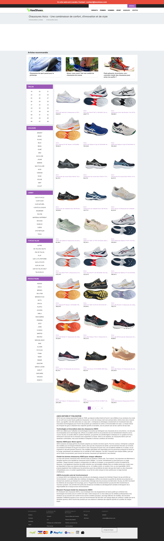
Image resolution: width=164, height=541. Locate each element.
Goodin (39, 310)
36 (48, 108)
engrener (39, 211)
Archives (86, 518)
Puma (40, 353)
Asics (40, 287)
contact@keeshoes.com (96, 2)
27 (48, 98)
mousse (39, 221)
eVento (39, 380)
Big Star (40, 293)
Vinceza (40, 377)
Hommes (30, 521)
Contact (49, 516)
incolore (39, 156)
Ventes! (135, 10)
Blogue (86, 515)
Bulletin (104, 515)
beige (39, 136)
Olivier (39, 347)
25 (31, 98)
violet (39, 186)
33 (48, 105)
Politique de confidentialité (54, 523)
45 (48, 118)
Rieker (39, 360)
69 (102, 408)
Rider (40, 357)
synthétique (39, 231)
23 (39, 95)
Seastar (40, 363)
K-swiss (39, 330)
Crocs (39, 303)
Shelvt (39, 370)
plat (39, 255)
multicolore (39, 166)
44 (40, 118)
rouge (39, 179)
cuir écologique (40, 207)
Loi (47, 519)
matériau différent (40, 217)
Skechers (39, 373)
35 (40, 108)
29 (39, 101)
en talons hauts (40, 249)
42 (48, 115)
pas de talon (39, 252)
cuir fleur (39, 201)
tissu (40, 234)
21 (47, 91)
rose (39, 176)
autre (39, 245)
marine (39, 163)
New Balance (39, 340)
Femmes (30, 518)
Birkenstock (39, 297)
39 (48, 111)
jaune (39, 159)
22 (31, 95)
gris (39, 153)
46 (31, 121)
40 (31, 115)
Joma (40, 327)
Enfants (30, 515)
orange (39, 173)
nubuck (39, 224)
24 (48, 95)
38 (40, 111)
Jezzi (39, 323)
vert (39, 183)
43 (31, 118)
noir (39, 169)
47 (39, 121)
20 (39, 91)
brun (39, 146)
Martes (39, 333)
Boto (40, 300)
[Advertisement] (57, 37)
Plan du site (50, 526)
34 (31, 108)
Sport (29, 524)
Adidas (39, 283)
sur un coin (39, 265)
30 (48, 101)
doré (39, 149)
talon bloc (39, 272)
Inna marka (39, 317)
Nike (39, 343)
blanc (39, 139)
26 (39, 98)
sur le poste (39, 262)
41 (39, 115)
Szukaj (131, 6)
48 (48, 121)
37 (31, 111)
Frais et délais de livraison (72, 516)
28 (31, 101)
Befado (39, 290)
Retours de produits (70, 519)
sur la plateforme (40, 259)
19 (31, 91)
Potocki (40, 350)
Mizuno (39, 337)
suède (39, 227)
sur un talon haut (40, 269)
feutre (39, 214)
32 (39, 105)
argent (39, 133)
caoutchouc (39, 197)
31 (31, 105)
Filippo (39, 307)
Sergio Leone (39, 367)
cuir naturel (39, 204)
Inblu (40, 313)
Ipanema (40, 320)
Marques (126, 10)
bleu (39, 143)
